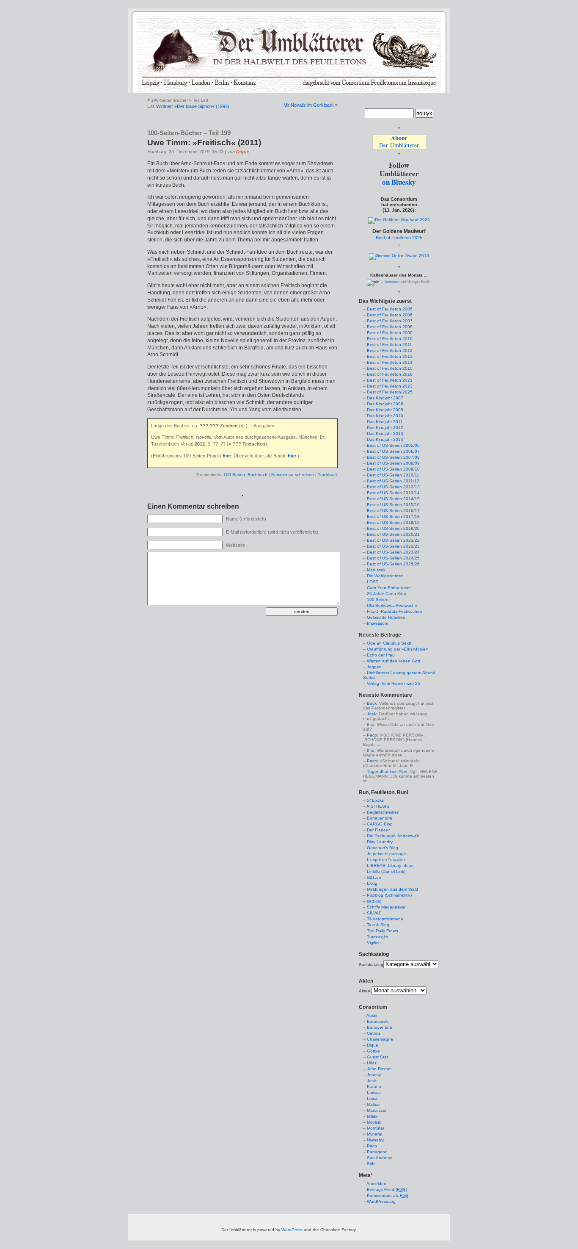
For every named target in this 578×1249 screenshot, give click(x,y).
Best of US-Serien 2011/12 (393, 481)
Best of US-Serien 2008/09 (393, 463)
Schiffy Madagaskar (386, 907)
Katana (374, 1086)
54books (375, 800)
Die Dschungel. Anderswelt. (393, 836)
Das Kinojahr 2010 (385, 415)
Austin (372, 1015)
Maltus (373, 1104)
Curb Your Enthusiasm (388, 587)
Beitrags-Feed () (387, 1189)
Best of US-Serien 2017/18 (393, 516)
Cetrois (373, 1033)
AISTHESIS (377, 806)
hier (227, 455)
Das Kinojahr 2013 (385, 433)
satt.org (374, 901)
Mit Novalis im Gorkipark (308, 105)
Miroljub (374, 1122)
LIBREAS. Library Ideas (390, 865)
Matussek (376, 570)
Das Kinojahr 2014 (385, 439)
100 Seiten (234, 474)
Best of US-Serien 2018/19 (393, 522)
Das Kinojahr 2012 (385, 427)
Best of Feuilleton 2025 (399, 237)
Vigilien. (374, 942)
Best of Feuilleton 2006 (390, 315)
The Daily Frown (382, 930)
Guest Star (377, 1057)
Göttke (373, 1051)
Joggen (374, 667)
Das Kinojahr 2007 (385, 398)
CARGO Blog (380, 824)
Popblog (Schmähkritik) (389, 895)
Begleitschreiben (383, 812)
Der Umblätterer (399, 141)
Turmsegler (377, 936)
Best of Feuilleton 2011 (389, 344)
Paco (372, 735)
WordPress (292, 1229)
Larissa (374, 1092)
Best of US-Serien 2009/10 (393, 469)
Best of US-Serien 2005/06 (393, 445)
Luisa (372, 1098)
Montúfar (375, 1128)
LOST (372, 581)
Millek (372, 1116)
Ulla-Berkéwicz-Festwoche (392, 605)
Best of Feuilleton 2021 (390, 380)
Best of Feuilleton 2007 (390, 320)
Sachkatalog (371, 964)
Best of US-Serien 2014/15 (393, 498)
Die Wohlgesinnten (385, 575)
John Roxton (379, 1068)
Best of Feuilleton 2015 (390, 368)
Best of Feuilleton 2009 (390, 332)
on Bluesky (399, 182)
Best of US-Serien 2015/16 (393, 504)
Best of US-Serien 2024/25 (393, 558)
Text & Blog (378, 924)
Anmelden (376, 1183)
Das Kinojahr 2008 (385, 404)
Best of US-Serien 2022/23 (393, 546)
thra (370, 724)
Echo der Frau (381, 655)
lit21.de (374, 877)
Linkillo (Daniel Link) (386, 871)
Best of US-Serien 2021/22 (393, 540)
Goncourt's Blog (382, 847)
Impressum (377, 623)
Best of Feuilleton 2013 (390, 356)
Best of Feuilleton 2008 (390, 326)
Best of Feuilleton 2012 (390, 350)
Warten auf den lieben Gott (393, 661)
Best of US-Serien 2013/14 (393, 492)
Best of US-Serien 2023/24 (393, 552)
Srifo (371, 1163)
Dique (242, 151)
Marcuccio (376, 1110)
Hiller (371, 1063)
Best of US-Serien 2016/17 (393, 510)
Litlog (372, 883)
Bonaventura (379, 818)
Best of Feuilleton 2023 (390, 386)
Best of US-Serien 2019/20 (393, 528)
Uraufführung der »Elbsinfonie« (397, 649)
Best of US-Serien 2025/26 (393, 564)
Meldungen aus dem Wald (392, 889)
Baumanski (377, 1021)
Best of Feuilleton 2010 (390, 338)
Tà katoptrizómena (385, 919)
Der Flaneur (378, 830)
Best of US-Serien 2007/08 (393, 457)
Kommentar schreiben (292, 474)
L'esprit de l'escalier (386, 859)
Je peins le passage (386, 853)
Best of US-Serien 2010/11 (393, 475)
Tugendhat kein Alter (387, 771)
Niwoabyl (375, 1140)
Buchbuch (257, 474)
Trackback (328, 474)
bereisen (392, 282)
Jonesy (374, 1074)
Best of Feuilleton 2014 (390, 362)
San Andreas (379, 1157)
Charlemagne (380, 1039)
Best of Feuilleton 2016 (390, 374)
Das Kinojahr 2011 (385, 421)
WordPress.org (381, 1201)
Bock (372, 703)
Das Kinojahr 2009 (385, 409)
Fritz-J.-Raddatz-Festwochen (394, 611)
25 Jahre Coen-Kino (386, 593)
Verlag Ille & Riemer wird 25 (393, 683)
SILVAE (374, 913)
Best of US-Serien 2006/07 (393, 451)
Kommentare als (388, 1195)
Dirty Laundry (380, 841)
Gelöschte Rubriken (386, 617)
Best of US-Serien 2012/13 (393, 487)
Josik (372, 714)
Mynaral (374, 1134)
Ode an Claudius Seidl (389, 643)
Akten (364, 991)
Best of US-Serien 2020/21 (393, 534)
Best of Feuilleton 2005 (390, 309)
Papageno (377, 1151)
